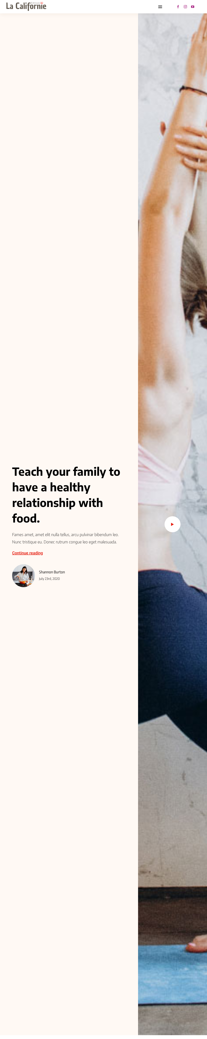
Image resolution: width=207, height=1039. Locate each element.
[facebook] (178, 6)
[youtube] (192, 6)
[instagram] (185, 6)
